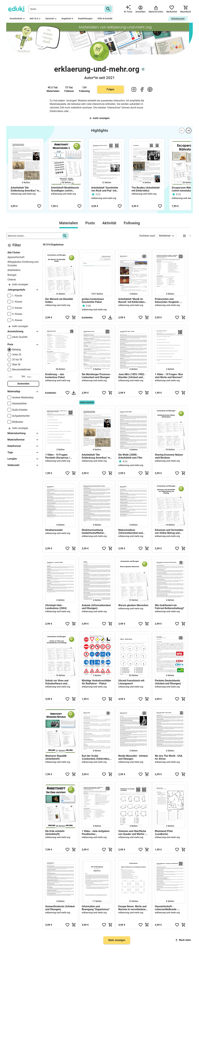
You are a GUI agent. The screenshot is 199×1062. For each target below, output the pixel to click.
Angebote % (67, 18)
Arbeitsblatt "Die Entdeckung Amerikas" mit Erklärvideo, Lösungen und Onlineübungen (26, 189)
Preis (10, 344)
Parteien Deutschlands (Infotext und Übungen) (168, 682)
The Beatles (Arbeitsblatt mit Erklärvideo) (146, 189)
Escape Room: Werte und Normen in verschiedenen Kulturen (132, 908)
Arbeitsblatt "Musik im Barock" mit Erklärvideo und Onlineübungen (131, 300)
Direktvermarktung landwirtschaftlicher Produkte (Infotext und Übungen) (94, 531)
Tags (10, 452)
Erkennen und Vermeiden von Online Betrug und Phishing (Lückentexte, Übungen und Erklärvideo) (169, 531)
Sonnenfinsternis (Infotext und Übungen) (60, 908)
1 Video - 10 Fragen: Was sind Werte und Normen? (169, 376)
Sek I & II (34, 18)
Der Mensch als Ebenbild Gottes (59, 300)
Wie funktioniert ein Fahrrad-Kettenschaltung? (169, 607)
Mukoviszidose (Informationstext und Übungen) (130, 531)
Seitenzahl (13, 465)
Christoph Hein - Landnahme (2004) (56, 607)
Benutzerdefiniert (21, 369)
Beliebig (16, 349)
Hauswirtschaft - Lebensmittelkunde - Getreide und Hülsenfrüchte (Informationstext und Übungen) (167, 908)
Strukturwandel (53, 530)
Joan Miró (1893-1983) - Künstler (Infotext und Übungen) (132, 376)
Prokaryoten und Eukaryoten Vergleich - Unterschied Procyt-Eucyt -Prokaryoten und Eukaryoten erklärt (170, 300)
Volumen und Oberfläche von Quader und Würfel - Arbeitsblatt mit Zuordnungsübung (132, 833)
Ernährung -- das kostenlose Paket (55, 376)
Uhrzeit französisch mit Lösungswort (131, 682)
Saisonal (49, 18)
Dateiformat (14, 446)
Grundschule (16, 18)
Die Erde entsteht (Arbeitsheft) (54, 833)
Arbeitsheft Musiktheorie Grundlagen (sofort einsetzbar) (65, 189)
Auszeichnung (15, 331)
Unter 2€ (16, 354)
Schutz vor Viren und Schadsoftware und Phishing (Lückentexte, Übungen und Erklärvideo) (59, 682)
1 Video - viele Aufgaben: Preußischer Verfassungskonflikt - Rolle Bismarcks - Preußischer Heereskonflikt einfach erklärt (96, 833)
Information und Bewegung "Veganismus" (96, 908)
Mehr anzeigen (101, 118)
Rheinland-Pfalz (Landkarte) (164, 833)
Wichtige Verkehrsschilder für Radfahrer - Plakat (96, 682)
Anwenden (23, 383)
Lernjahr (12, 458)
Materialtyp (13, 391)
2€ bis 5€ (17, 359)
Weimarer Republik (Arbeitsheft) (56, 757)
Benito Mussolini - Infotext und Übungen (133, 757)
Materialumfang (16, 433)
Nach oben (185, 940)
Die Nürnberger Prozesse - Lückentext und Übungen (96, 376)
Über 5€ (16, 364)
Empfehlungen (85, 18)
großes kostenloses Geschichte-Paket (93, 300)
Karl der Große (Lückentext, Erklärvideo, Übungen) (96, 757)
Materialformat (15, 439)
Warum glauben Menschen (133, 605)
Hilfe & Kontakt (104, 18)
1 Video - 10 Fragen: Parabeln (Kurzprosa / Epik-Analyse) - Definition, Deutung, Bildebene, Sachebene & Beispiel (59, 456)
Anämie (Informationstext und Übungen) (96, 607)
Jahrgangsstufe (16, 289)
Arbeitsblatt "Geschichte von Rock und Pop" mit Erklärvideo (104, 189)
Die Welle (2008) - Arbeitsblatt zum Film (130, 456)
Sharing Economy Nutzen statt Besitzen (169, 456)
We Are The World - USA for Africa (168, 757)
